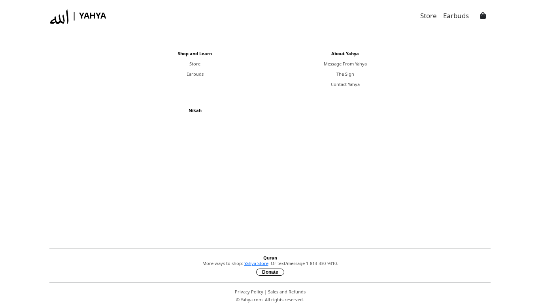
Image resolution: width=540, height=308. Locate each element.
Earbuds (195, 74)
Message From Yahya (345, 64)
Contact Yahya (345, 84)
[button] (483, 16)
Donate (270, 272)
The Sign (345, 74)
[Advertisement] (270, 187)
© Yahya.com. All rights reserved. (270, 299)
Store (194, 64)
